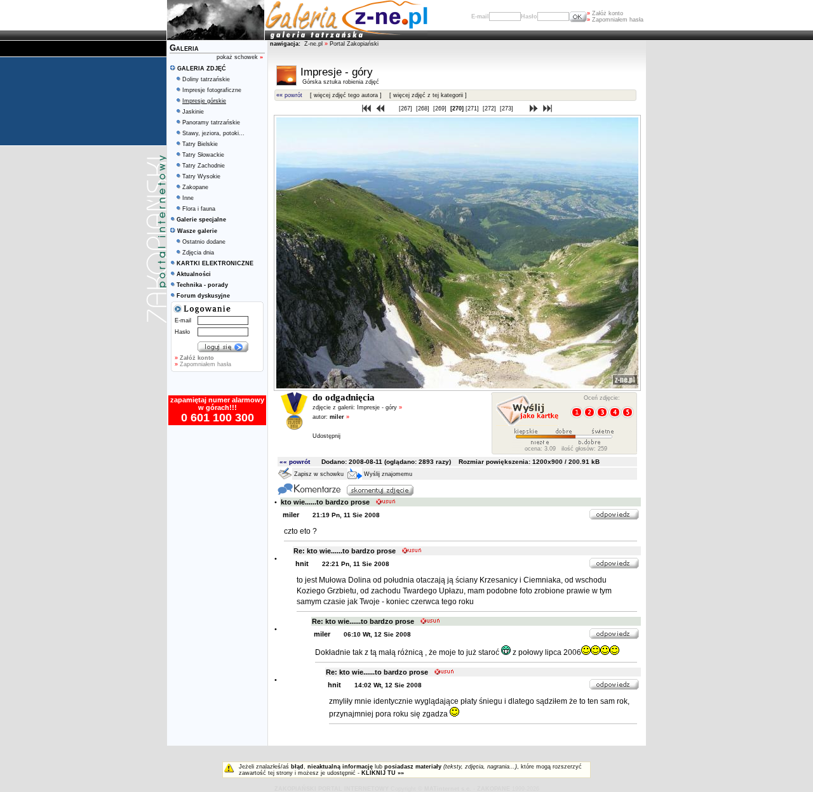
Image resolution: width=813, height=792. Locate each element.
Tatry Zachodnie (203, 165)
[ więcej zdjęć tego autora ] (346, 95)
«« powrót (289, 95)
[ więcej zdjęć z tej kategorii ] (428, 95)
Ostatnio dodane (203, 242)
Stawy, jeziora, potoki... (213, 133)
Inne (188, 198)
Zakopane (195, 187)
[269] (440, 108)
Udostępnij (326, 436)
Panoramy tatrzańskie (211, 122)
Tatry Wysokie (201, 176)
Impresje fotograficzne (211, 90)
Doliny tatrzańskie (206, 79)
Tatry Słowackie (203, 155)
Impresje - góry (379, 407)
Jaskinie (193, 112)
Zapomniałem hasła (615, 19)
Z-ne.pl (314, 44)
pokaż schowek (240, 57)
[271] (473, 108)
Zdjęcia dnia (198, 252)
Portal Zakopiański (354, 44)
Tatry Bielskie (200, 144)
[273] (507, 108)
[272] (490, 108)
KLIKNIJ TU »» (382, 773)
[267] (406, 108)
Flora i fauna (198, 209)
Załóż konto (605, 13)
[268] (423, 108)
